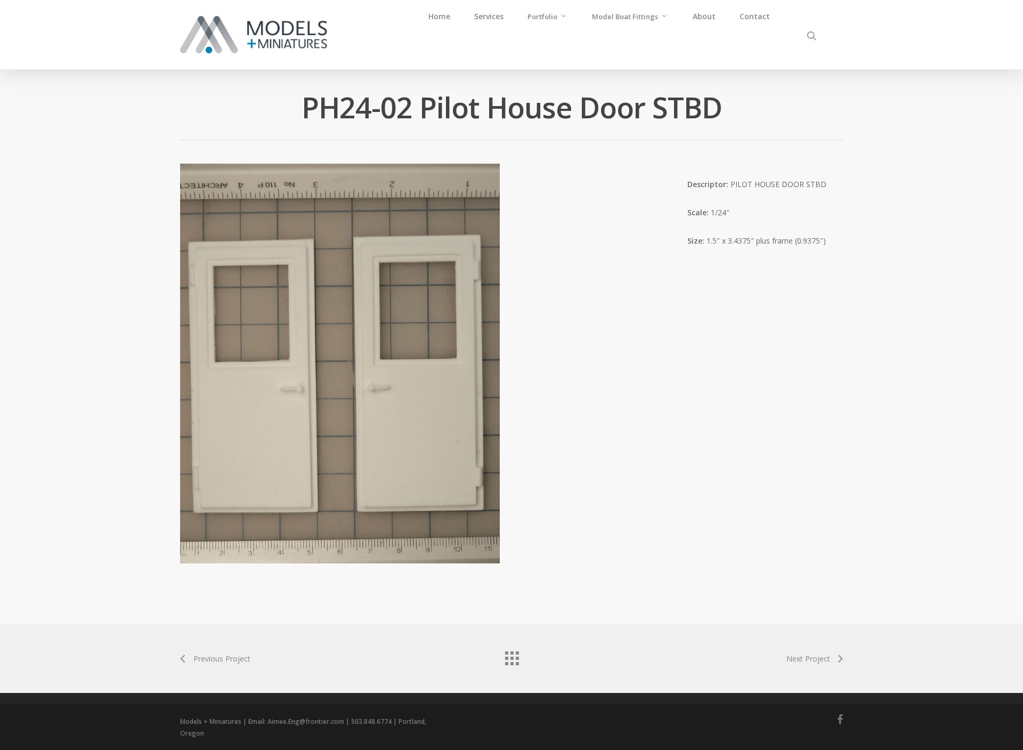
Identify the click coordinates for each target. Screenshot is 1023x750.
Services (489, 16)
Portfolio (542, 16)
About (704, 16)
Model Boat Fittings (625, 16)
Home (439, 16)
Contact (755, 16)
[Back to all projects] (511, 655)
